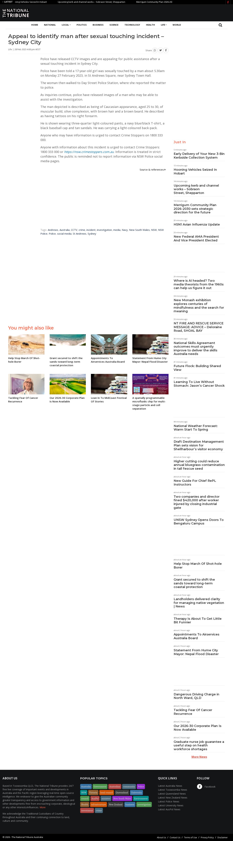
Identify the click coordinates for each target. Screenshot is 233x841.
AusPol (95, 798)
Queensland (122, 792)
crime (82, 230)
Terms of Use (190, 837)
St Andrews (79, 233)
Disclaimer (222, 837)
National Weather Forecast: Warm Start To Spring (196, 428)
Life (163, 24)
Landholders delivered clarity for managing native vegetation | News (199, 602)
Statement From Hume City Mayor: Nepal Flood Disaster (196, 652)
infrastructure (98, 804)
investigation (104, 230)
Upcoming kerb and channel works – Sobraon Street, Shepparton (79, 1)
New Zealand (115, 804)
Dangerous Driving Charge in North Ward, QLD (196, 696)
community (129, 786)
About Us (161, 837)
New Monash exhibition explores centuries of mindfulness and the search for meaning (199, 305)
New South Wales (139, 230)
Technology (132, 24)
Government (100, 786)
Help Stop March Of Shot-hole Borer (198, 565)
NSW (154, 230)
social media (64, 233)
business (129, 804)
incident (91, 230)
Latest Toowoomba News (172, 789)
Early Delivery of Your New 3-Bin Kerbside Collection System (199, 155)
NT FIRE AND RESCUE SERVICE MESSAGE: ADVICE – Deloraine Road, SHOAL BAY (198, 327)
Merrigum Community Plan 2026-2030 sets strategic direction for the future (162, 1)
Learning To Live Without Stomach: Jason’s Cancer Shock (199, 384)
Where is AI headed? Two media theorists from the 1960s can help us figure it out (199, 284)
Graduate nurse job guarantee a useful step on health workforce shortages (199, 745)
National (50, 24)
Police (52, 233)
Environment (141, 798)
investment (87, 810)
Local (65, 24)
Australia (65, 230)
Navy (125, 230)
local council (106, 792)
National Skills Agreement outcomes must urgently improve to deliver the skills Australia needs (195, 348)
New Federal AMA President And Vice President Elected (196, 238)
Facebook (209, 786)
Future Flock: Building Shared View (197, 368)
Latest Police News (168, 801)
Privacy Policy (207, 837)
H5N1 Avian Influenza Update (197, 224)
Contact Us (175, 837)
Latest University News (170, 805)
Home (34, 24)
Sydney (92, 233)
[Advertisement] (168, 12)
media (116, 230)
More (43, 807)
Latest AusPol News (169, 809)
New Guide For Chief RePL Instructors (195, 482)
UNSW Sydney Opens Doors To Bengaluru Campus (199, 521)
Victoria (93, 792)
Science (114, 24)
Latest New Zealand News (172, 797)
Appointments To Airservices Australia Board (196, 636)
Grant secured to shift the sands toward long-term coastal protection (194, 583)
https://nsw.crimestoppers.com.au (89, 152)
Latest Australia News (170, 785)
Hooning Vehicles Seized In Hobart (195, 171)
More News (199, 757)
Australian (114, 786)
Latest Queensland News (172, 793)
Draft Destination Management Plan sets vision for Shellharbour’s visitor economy (199, 445)
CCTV (74, 230)
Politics (82, 24)
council (85, 798)
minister (105, 798)
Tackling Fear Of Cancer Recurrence (193, 712)
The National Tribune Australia (27, 837)
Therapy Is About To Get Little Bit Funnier (198, 620)
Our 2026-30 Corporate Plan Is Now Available (197, 728)
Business (98, 24)
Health (150, 24)
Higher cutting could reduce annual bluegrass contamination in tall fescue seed (199, 465)
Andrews (53, 230)
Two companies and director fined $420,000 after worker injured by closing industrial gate (197, 502)
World (177, 24)
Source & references (152, 169)
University (136, 792)
